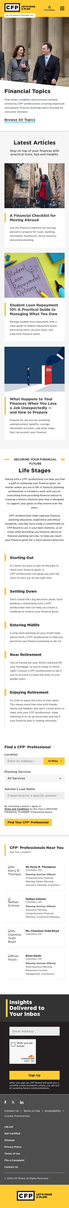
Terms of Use (31, 1110)
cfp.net (8, 1127)
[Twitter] (13, 1103)
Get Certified (12, 1133)
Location (11, 754)
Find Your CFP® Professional (28, 822)
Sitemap (9, 1140)
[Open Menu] (62, 9)
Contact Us (11, 1110)
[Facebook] (5, 1103)
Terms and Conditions (16, 809)
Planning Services (17, 771)
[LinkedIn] (21, 1103)
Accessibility (53, 1110)
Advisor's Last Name (19, 789)
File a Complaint (14, 1160)
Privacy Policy (13, 1147)
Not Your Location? (20, 852)
